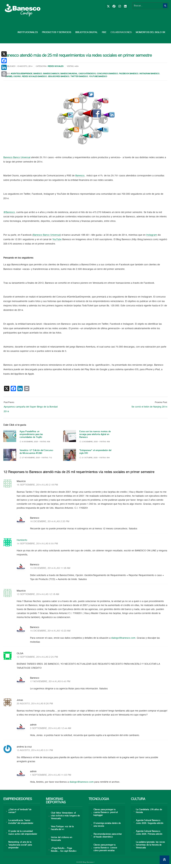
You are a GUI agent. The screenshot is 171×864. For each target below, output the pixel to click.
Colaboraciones (121, 32)
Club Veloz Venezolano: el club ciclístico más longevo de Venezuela (65, 816)
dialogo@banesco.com (123, 638)
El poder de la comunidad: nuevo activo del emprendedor (22, 832)
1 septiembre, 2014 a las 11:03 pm (50, 775)
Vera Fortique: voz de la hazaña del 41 (62, 828)
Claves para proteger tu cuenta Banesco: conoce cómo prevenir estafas (105, 848)
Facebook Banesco (128, 74)
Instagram (151, 235)
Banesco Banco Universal (16, 157)
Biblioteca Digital (86, 32)
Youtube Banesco (98, 77)
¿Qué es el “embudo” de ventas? (19, 811)
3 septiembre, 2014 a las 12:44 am (50, 728)
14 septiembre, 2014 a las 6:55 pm (37, 543)
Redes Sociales (55, 66)
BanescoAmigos (51, 74)
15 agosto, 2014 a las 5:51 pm (35, 750)
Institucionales (28, 32)
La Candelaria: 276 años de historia (149, 811)
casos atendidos (87, 74)
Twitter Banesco (79, 77)
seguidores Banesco (58, 77)
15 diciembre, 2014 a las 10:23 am (50, 631)
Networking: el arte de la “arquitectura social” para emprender (20, 845)
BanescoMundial (68, 74)
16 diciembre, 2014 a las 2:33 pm (49, 521)
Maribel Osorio (13, 77)
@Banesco (9, 212)
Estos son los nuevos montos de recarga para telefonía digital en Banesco (95, 434)
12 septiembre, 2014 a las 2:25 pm (37, 657)
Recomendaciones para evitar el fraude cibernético (108, 835)
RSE (104, 32)
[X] (108, 6)
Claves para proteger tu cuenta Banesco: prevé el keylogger (106, 812)
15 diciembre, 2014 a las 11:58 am (50, 568)
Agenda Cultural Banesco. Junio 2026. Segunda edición (149, 821)
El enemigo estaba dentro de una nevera (107, 824)
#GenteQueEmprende (21, 74)
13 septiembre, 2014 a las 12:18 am (38, 594)
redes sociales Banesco (34, 77)
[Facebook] (114, 6)
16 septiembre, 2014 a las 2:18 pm (37, 485)
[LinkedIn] (125, 6)
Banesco (37, 74)
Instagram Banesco (149, 74)
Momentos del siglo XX (150, 32)
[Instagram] (119, 6)
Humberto (22, 540)
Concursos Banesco (107, 74)
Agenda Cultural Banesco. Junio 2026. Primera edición (149, 832)
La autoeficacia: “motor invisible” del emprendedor (20, 821)
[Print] (4, 74)
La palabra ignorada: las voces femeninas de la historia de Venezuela (150, 845)
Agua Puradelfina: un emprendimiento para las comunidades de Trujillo (31, 434)
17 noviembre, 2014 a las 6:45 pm (50, 681)
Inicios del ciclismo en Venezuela (61, 838)
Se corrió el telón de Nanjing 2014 (149, 407)
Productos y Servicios (56, 32)
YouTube (57, 239)
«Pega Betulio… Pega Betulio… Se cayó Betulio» (63, 849)
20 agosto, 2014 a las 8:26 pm (35, 703)
